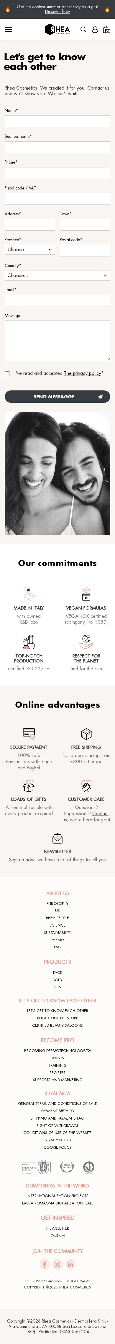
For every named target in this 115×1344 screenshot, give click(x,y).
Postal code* (71, 240)
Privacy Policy (58, 1140)
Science (58, 925)
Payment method (57, 1111)
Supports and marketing (57, 1080)
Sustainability (57, 932)
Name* (11, 111)
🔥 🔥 (57, 9)
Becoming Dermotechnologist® (57, 1051)
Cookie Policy (57, 1147)
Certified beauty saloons (57, 1025)
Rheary (57, 940)
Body (57, 980)
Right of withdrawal (57, 1125)
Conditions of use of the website (57, 1133)
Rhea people (57, 918)
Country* (13, 266)
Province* (13, 240)
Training (57, 1065)
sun (58, 987)
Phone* (11, 162)
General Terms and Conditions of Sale (57, 1103)
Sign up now (21, 860)
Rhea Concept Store (57, 1018)
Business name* (18, 136)
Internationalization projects (57, 1196)
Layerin (57, 1058)
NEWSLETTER (57, 1228)
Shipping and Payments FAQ (57, 1118)
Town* (66, 214)
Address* (13, 214)
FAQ (57, 947)
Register (57, 1073)
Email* (11, 290)
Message (12, 316)
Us (57, 910)
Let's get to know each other (57, 1011)
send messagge (54, 397)
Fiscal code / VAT (20, 188)
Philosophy (57, 903)
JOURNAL (57, 1236)
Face (57, 972)
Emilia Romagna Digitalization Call (57, 1203)
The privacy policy (82, 373)
